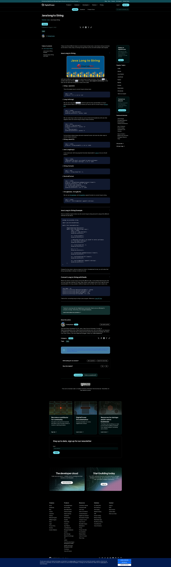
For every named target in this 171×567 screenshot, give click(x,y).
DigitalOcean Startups (84, 515)
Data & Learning (67, 513)
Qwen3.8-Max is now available (49, 1)
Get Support (119, 1)
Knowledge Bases (68, 505)
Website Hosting (97, 511)
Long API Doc (98, 298)
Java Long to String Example (71, 210)
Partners (51, 515)
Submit (56, 452)
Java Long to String (47, 48)
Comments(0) (78, 375)
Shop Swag (81, 538)
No (106, 366)
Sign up (125, 5)
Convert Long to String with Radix (74, 277)
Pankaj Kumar (51, 36)
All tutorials (120, 91)
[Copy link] (91, 27)
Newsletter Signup (83, 523)
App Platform (67, 525)
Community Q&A (82, 507)
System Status (112, 511)
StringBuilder (73, 195)
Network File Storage (68, 536)
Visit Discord (122, 110)
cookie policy (103, 562)
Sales (110, 507)
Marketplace (82, 525)
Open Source (82, 521)
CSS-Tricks (81, 509)
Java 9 (97, 153)
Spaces (65, 531)
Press (50, 521)
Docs (109, 1)
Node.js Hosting (97, 517)
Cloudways (66, 549)
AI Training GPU (97, 505)
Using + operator (69, 86)
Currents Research (83, 513)
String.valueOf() (69, 139)
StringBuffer (82, 195)
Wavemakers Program (84, 517)
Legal (50, 523)
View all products (67, 482)
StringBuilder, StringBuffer (72, 192)
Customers (51, 513)
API (65, 538)
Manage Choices (124, 564)
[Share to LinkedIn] (86, 27)
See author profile (105, 324)
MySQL (119, 82)
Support (111, 505)
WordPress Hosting (98, 521)
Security (51, 527)
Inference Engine (68, 511)
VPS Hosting (97, 509)
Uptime (65, 540)
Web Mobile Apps (98, 519)
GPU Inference (97, 507)
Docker (119, 85)
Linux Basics (121, 74)
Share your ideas (113, 513)
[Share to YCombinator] (88, 27)
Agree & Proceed (124, 560)
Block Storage (67, 534)
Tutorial (45, 24)
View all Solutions (98, 525)
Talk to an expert (122, 93)
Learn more (79, 432)
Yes (102, 366)
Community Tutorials (83, 505)
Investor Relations (53, 529)
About (50, 505)
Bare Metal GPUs (68, 509)
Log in (117, 5)
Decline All (124, 562)
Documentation (82, 531)
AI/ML (119, 68)
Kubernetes (120, 88)
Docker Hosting (97, 515)
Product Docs (91, 9)
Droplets (66, 519)
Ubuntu (119, 71)
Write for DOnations (83, 511)
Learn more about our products (71, 312)
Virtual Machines (97, 523)
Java (48, 20)
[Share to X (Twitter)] (80, 27)
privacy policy (73, 561)
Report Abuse (112, 509)
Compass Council (83, 519)
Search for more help (102, 360)
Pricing (80, 527)
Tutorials (75, 9)
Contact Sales (126, 1)
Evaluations (66, 515)
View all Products (68, 551)
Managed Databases (68, 529)
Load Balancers (67, 527)
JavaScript (120, 77)
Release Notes (82, 534)
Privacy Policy (52, 525)
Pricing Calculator (83, 529)
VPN (95, 513)
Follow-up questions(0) (90, 375)
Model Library (67, 517)
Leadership (51, 507)
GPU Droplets (67, 507)
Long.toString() (69, 99)
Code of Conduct (83, 536)
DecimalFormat (69, 176)
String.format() (69, 166)
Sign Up (53, 432)
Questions (82, 9)
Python (119, 79)
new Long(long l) (69, 149)
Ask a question (91, 360)
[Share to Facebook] (83, 27)
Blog (106, 1)
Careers (113, 1)
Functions (66, 523)
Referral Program (53, 517)
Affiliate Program (52, 519)
